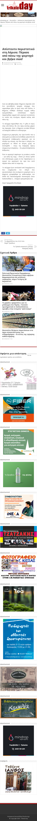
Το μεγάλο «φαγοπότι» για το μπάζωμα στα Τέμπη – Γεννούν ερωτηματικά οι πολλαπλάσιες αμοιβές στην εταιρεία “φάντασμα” (17, 306)
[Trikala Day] (18, 5)
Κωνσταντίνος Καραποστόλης (12, 62)
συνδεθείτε (18, 357)
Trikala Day (24, 818)
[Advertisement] (18, 84)
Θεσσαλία (13, 20)
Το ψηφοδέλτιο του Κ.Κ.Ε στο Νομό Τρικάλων (14, 241)
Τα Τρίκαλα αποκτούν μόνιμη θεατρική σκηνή (23, 246)
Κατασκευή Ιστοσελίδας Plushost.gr (18, 816)
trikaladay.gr (4, 20)
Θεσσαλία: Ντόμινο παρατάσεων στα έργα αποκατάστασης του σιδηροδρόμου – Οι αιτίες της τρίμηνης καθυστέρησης (18, 333)
